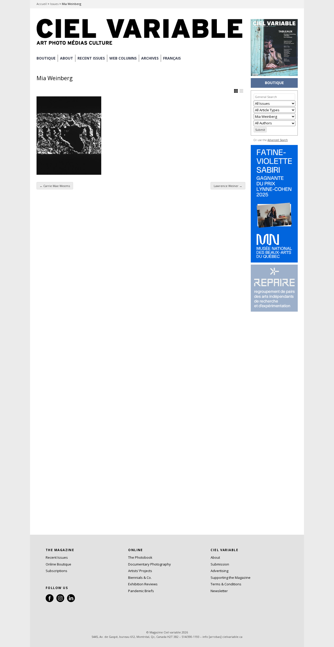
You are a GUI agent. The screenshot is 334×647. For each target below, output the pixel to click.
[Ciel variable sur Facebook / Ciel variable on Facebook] (49, 600)
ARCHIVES (150, 58)
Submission (220, 564)
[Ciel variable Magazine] (141, 45)
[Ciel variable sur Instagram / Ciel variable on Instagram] (60, 600)
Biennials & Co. (140, 577)
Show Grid (236, 91)
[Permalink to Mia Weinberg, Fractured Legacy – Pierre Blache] (69, 135)
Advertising (219, 570)
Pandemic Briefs (141, 590)
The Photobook (140, 557)
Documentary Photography (149, 564)
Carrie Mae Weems (55, 186)
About (66, 58)
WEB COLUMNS (123, 58)
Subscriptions (56, 570)
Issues (54, 4)
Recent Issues (57, 557)
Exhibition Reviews (143, 584)
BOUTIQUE (46, 58)
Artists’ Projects (140, 570)
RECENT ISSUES (91, 58)
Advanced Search (277, 140)
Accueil (42, 4)
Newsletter (219, 590)
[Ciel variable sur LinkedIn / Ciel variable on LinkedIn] (71, 600)
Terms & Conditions (226, 584)
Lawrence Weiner (228, 186)
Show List (241, 91)
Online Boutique (58, 564)
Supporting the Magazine (230, 577)
